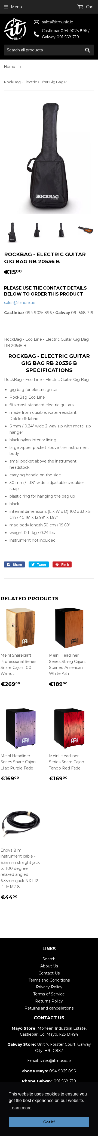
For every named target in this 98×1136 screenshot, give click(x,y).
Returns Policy (49, 1001)
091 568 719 (65, 1081)
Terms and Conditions (49, 980)
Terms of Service (49, 994)
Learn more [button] (21, 1108)
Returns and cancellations (49, 1008)
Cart (89, 6)
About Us (49, 966)
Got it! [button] (49, 1122)
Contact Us (49, 973)
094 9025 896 (62, 1071)
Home (9, 66)
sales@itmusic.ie (57, 22)
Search (49, 959)
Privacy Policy (49, 987)
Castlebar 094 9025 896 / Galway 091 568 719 (66, 33)
